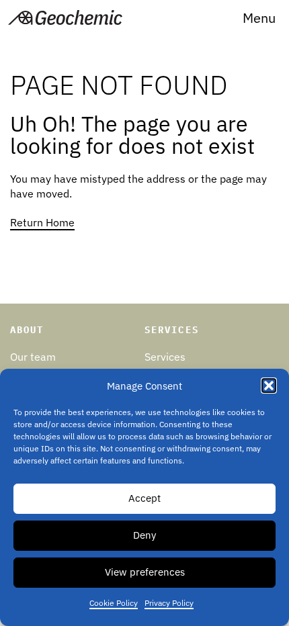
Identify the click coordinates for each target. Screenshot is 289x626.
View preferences (145, 572)
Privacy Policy (169, 603)
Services (164, 356)
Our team (33, 356)
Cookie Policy (113, 603)
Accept (144, 498)
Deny (144, 535)
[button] (259, 18)
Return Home (42, 222)
